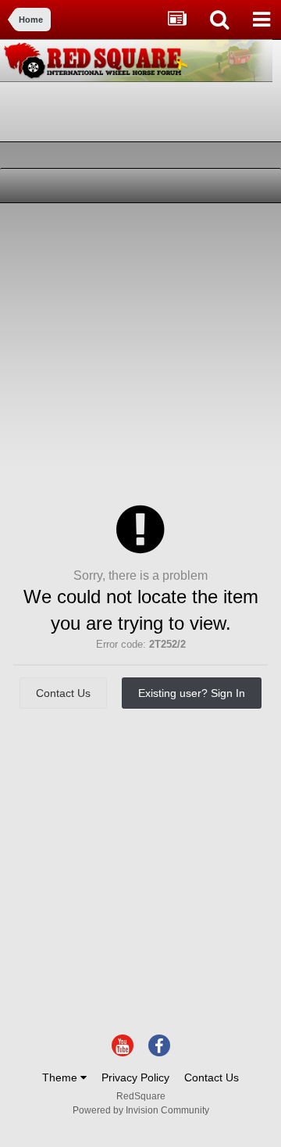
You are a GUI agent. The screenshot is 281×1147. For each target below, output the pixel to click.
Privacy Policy (135, 1077)
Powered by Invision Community (141, 1110)
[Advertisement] (140, 351)
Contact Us (63, 693)
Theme (61, 1077)
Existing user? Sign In (191, 693)
